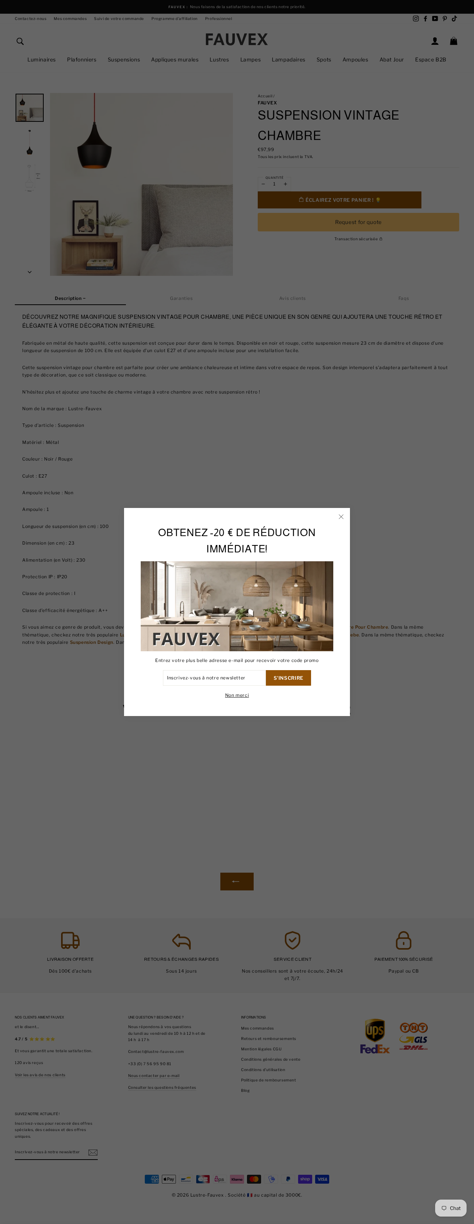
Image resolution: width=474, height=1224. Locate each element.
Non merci (237, 695)
